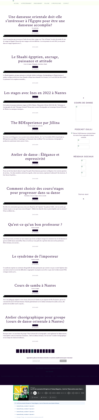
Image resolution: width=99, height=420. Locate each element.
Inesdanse (8, 376)
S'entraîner (40, 64)
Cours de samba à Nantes (35, 285)
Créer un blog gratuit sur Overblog (26, 376)
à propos (54, 397)
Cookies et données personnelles (83, 376)
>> (53, 351)
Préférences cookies (93, 376)
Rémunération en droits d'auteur (63, 376)
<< (17, 351)
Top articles (37, 376)
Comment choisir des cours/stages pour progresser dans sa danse (35, 190)
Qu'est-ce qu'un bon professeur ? (35, 224)
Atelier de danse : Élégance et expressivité (35, 156)
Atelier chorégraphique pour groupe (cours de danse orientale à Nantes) (35, 319)
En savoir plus (35, 28)
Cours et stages (27, 64)
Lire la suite (35, 47)
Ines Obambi (49, 372)
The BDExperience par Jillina (35, 122)
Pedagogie (34, 64)
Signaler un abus (48, 376)
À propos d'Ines (56, 3)
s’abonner (35, 397)
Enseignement (38, 3)
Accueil (16, 3)
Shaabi (45, 64)
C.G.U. (54, 376)
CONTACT (66, 3)
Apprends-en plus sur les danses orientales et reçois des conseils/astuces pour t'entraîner (49, 358)
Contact (42, 376)
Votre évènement (26, 3)
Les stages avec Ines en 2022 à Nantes (35, 92)
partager (45, 397)
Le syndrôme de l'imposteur (35, 256)
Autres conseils (31, 125)
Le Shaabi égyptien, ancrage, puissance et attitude (35, 59)
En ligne (46, 3)
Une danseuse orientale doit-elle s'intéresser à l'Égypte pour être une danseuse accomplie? (35, 21)
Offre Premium (73, 376)
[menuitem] (16, 3)
